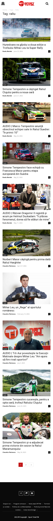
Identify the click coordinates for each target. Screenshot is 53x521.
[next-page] (31, 465)
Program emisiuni (20, 504)
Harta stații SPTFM (35, 504)
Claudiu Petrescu (9, 266)
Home (5, 10)
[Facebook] (21, 493)
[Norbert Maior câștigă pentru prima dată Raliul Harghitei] (26, 242)
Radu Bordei (7, 51)
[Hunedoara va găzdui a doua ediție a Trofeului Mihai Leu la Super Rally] (26, 30)
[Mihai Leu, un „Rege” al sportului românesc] (26, 288)
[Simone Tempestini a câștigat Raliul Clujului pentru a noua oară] (26, 72)
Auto (5, 40)
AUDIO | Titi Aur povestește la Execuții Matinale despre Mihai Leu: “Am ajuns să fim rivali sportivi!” (25, 356)
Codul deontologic (29, 510)
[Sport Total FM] (26, 3)
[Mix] (26, 493)
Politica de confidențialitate (21, 507)
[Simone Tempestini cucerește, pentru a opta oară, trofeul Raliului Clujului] (26, 383)
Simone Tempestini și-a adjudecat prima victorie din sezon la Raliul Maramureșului (23, 445)
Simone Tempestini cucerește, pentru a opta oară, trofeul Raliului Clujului (26, 401)
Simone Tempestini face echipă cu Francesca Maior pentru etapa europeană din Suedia (23, 170)
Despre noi (7, 504)
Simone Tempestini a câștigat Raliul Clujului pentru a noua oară (24, 91)
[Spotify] (32, 493)
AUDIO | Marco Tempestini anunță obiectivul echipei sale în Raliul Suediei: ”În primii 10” (26, 129)
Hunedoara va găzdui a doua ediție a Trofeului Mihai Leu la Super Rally (24, 46)
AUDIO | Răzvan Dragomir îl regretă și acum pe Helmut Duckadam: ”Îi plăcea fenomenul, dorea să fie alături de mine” (26, 216)
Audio (5, 209)
